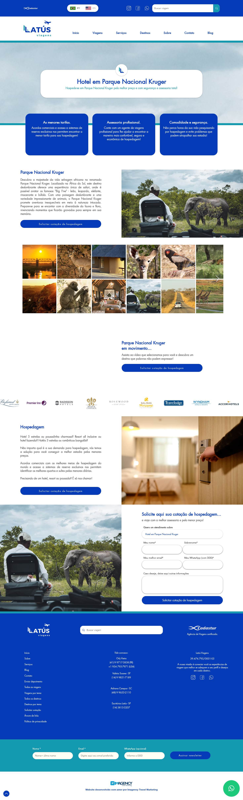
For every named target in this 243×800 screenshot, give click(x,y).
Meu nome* (149, 542)
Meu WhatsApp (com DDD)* (199, 558)
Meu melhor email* (153, 558)
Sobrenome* (191, 542)
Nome (36, 748)
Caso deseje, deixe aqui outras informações (166, 573)
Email (81, 748)
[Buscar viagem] (216, 8)
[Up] (6, 794)
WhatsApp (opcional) (135, 748)
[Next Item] (218, 279)
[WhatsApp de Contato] (231, 788)
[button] (97, 33)
